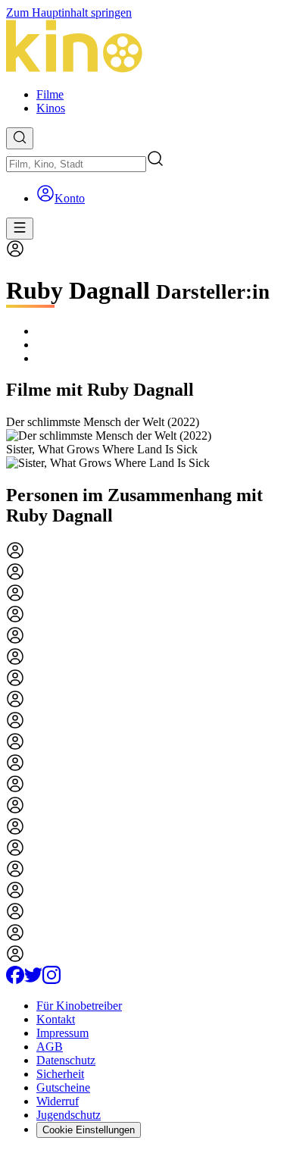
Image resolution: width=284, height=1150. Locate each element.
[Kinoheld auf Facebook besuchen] (15, 979)
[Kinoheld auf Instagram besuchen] (51, 979)
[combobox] (76, 164)
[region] (142, 442)
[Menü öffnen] (19, 229)
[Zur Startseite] (142, 48)
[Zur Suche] (19, 138)
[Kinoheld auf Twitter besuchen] (33, 979)
